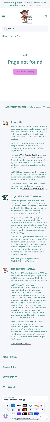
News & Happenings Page (34, 189)
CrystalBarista (20, 419)
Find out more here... (21, 343)
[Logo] (25, 16)
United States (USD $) (14, 400)
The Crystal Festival (29, 155)
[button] (46, 16)
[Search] (4, 29)
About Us (16, 122)
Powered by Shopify (33, 419)
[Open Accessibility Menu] (5, 416)
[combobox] (25, 29)
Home (4, 36)
